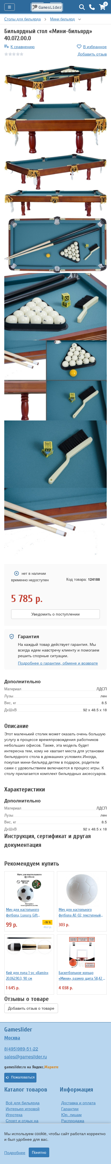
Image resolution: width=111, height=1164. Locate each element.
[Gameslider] (47, 7)
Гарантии (70, 1108)
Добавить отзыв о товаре (31, 1008)
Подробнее (14, 1152)
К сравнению (23, 46)
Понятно (39, 1152)
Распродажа (72, 1120)
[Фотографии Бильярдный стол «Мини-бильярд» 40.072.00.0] (55, 84)
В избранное (95, 46)
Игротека (14, 1114)
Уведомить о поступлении (55, 614)
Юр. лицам (71, 1114)
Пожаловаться (23, 1077)
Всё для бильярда (23, 1102)
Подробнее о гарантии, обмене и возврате (58, 663)
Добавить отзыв (92, 54)
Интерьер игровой (23, 1108)
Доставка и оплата (78, 1102)
